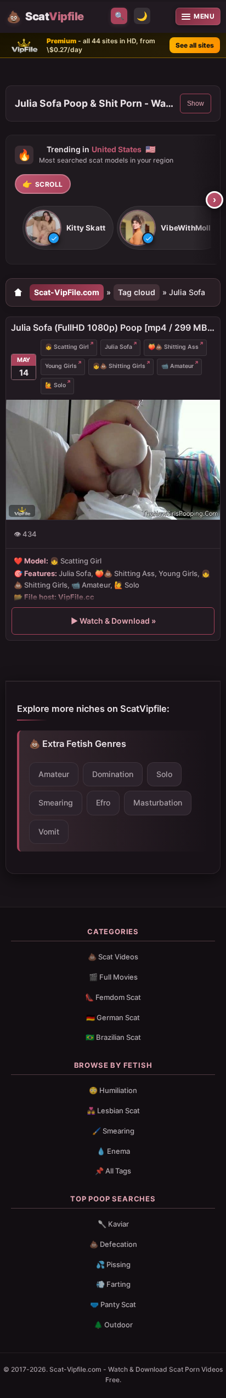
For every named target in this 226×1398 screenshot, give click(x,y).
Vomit (48, 831)
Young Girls (61, 366)
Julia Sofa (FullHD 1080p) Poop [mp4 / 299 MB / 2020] (113, 327)
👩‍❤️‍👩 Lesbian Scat (113, 1110)
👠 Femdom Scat (113, 997)
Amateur (53, 774)
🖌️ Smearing (113, 1130)
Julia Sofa (118, 346)
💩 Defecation (113, 1244)
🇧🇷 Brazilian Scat (113, 1037)
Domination (112, 774)
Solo (164, 774)
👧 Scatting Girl (67, 346)
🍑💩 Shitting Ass (173, 346)
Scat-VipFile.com (66, 292)
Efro (103, 802)
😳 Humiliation (113, 1090)
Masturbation (157, 802)
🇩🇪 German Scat (113, 1017)
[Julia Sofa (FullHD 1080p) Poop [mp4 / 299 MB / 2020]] (113, 460)
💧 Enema (113, 1151)
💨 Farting (113, 1284)
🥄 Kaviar (113, 1223)
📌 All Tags (113, 1170)
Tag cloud (136, 292)
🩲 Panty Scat (113, 1304)
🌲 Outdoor (113, 1324)
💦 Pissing (113, 1264)
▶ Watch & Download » (113, 620)
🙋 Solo (55, 385)
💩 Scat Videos (113, 956)
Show (195, 103)
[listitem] (68, 228)
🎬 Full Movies (113, 977)
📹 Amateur (177, 366)
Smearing (55, 802)
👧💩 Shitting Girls (119, 366)
